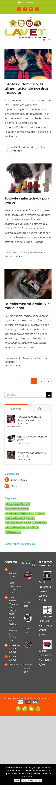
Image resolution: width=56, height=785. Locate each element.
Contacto (47, 698)
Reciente (16, 408)
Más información (12, 151)
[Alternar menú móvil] (50, 40)
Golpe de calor (15, 517)
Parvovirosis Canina (17, 527)
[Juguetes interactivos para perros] (11, 437)
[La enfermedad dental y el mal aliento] (11, 453)
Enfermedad (27, 358)
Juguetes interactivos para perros (27, 200)
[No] (52, 774)
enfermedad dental (17, 508)
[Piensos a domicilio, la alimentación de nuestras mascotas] (11, 417)
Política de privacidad (32, 780)
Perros (35, 527)
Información (34, 698)
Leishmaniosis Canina (18, 522)
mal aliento (40, 522)
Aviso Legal (20, 698)
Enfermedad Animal (17, 503)
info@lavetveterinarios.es (13, 664)
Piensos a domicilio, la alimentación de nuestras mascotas (26, 88)
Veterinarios (13, 531)
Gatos (40, 513)
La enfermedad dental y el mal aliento (27, 306)
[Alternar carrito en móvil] (43, 40)
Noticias (25, 147)
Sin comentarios (38, 147)
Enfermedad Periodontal (20, 513)
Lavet (31, 517)
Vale (17, 780)
